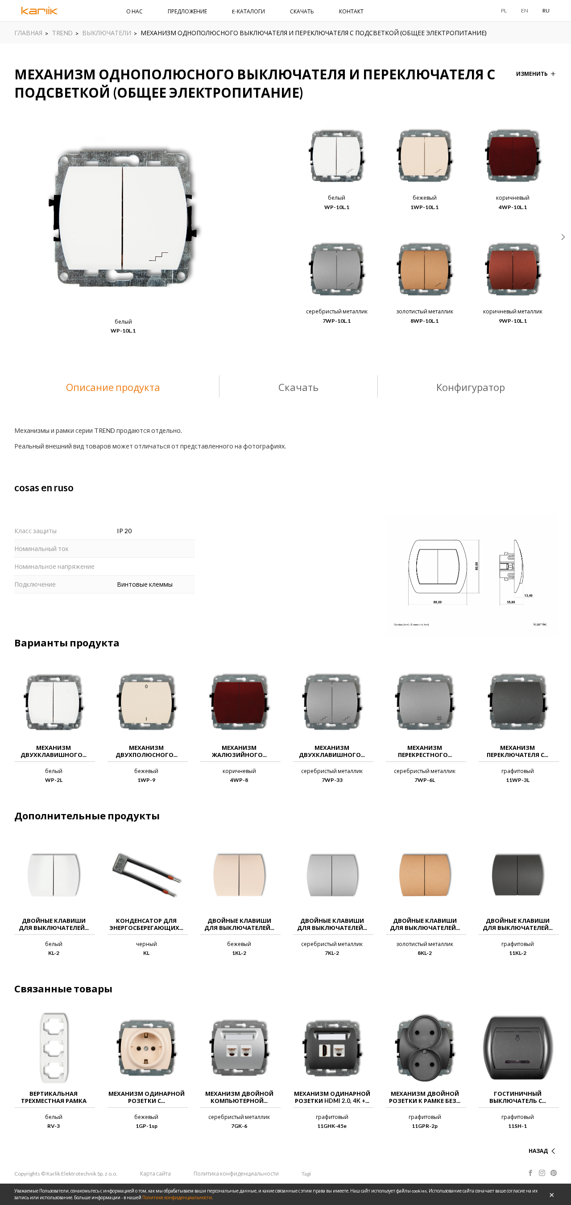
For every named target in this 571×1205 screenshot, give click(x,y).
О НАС (134, 11)
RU (546, 10)
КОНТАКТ (351, 11)
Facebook (530, 1173)
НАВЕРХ (537, 1140)
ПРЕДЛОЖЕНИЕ (187, 11)
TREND (62, 33)
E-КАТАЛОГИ (248, 11)
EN (524, 10)
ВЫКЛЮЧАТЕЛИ (106, 33)
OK (552, 1194)
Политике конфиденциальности (177, 1197)
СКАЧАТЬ (302, 11)
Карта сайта (155, 1173)
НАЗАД (538, 1150)
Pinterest (553, 1173)
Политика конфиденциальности (236, 1173)
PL (504, 10)
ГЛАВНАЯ (28, 33)
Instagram (542, 1173)
